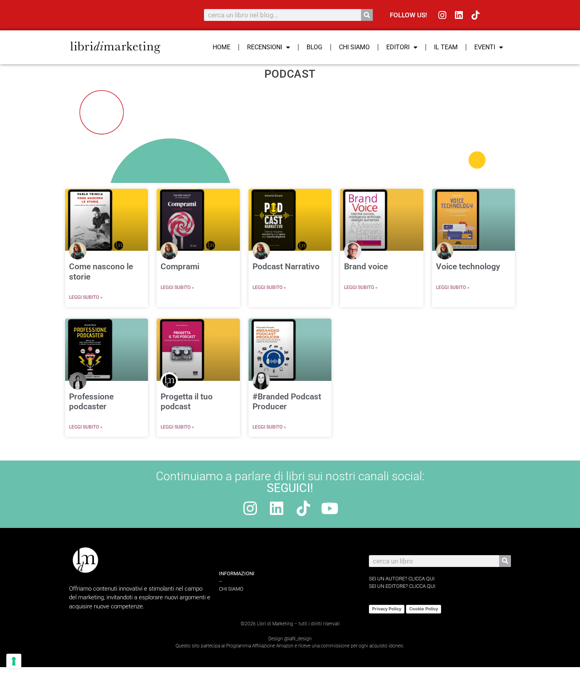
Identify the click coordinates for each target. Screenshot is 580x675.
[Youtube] (330, 508)
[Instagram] (442, 15)
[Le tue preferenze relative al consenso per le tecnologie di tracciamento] (13, 661)
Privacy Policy (386, 609)
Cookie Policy (423, 609)
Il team (446, 47)
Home (221, 47)
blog (314, 47)
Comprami (180, 266)
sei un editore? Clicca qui (402, 586)
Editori (398, 47)
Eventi (484, 47)
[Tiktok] (475, 15)
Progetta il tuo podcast (187, 401)
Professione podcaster (91, 401)
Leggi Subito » (86, 297)
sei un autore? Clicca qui (401, 579)
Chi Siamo (354, 47)
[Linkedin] (459, 15)
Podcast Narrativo (286, 266)
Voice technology (468, 266)
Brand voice (366, 266)
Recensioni (264, 47)
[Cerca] (367, 15)
